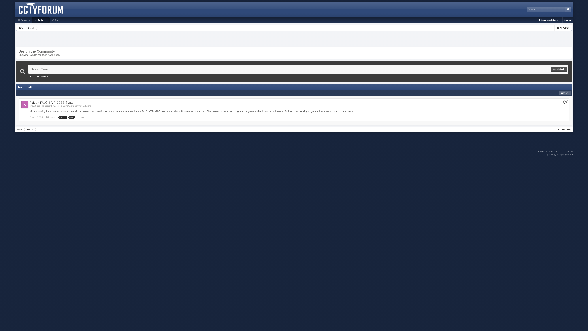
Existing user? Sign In (549, 20)
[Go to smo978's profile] (24, 104)
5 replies (51, 117)
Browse (24, 20)
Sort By (564, 93)
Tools (57, 20)
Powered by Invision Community (559, 155)
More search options (39, 76)
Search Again (559, 69)
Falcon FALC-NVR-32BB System (53, 103)
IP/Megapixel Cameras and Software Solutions (71, 106)
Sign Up (567, 20)
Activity (41, 20)
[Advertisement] (294, 39)
